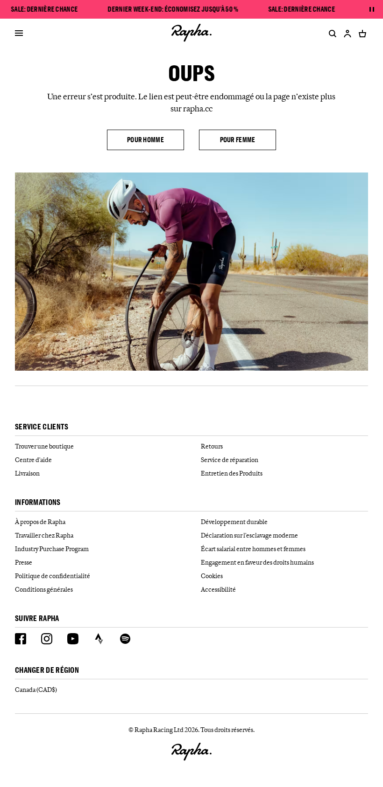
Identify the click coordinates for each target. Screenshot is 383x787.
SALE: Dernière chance (44, 9)
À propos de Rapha (40, 521)
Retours (212, 446)
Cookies (212, 576)
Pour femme (237, 140)
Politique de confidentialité (52, 576)
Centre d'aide (33, 459)
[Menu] (19, 33)
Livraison (27, 473)
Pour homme (145, 140)
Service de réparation (229, 459)
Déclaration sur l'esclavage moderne (249, 535)
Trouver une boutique (44, 446)
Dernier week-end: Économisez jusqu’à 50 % (173, 9)
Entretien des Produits (231, 473)
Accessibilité (218, 589)
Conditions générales (44, 589)
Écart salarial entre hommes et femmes (253, 548)
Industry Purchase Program (52, 548)
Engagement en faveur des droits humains (257, 562)
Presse (23, 562)
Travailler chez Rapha (44, 535)
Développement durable (234, 521)
